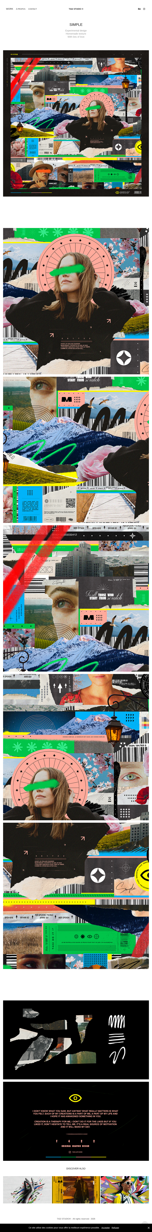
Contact (32, 9)
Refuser (115, 1228)
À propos (20, 9)
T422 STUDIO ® (76, 9)
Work (9, 9)
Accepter (105, 1228)
